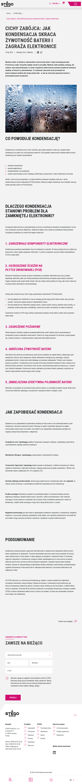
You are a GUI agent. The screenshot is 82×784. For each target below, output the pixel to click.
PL (71, 780)
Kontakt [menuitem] (43, 738)
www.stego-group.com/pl (13, 749)
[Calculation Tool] (31, 780)
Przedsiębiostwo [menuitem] (46, 728)
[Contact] (51, 780)
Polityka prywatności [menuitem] (63, 731)
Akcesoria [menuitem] (31, 745)
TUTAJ (37, 686)
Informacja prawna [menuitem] (62, 728)
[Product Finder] (10, 780)
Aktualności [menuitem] (44, 731)
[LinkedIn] (54, 752)
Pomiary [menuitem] (30, 738)
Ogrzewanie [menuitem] (31, 728)
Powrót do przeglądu (65, 621)
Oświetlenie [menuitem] (31, 742)
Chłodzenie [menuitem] (31, 731)
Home (8, 13)
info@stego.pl (14, 746)
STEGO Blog (17, 13)
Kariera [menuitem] (43, 735)
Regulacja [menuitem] (31, 735)
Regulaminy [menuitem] (60, 735)
